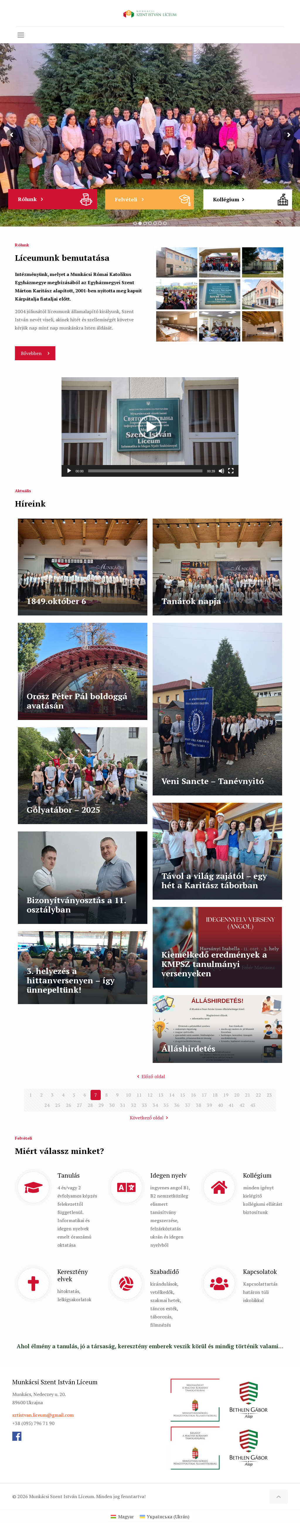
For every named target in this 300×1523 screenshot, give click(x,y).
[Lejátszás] (69, 471)
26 (68, 1105)
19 (226, 1095)
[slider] (145, 470)
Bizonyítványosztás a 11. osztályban (76, 905)
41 (231, 1105)
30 (112, 1105)
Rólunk (28, 199)
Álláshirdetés (188, 1048)
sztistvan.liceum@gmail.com (43, 1415)
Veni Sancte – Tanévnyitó (212, 781)
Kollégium (226, 199)
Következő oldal (146, 1117)
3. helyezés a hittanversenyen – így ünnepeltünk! (71, 980)
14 (171, 1095)
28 (90, 1105)
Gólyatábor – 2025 (63, 809)
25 (57, 1105)
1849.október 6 (56, 601)
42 (242, 1105)
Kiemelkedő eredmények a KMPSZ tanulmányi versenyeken (214, 964)
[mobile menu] (21, 35)
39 (209, 1105)
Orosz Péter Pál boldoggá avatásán (77, 701)
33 (144, 1105)
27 (79, 1105)
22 (258, 1095)
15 (182, 1095)
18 (215, 1095)
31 (122, 1105)
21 (247, 1095)
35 (166, 1105)
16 (193, 1095)
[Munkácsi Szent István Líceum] (150, 13)
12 (150, 1095)
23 (269, 1095)
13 (160, 1095)
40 (220, 1105)
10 (128, 1095)
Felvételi (127, 199)
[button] (150, 427)
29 (101, 1105)
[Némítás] (221, 471)
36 (177, 1105)
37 (187, 1105)
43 (252, 1105)
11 (139, 1095)
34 (155, 1105)
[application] (150, 427)
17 (204, 1095)
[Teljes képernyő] (231, 471)
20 (236, 1095)
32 (133, 1105)
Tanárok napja (191, 601)
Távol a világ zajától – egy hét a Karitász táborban (214, 880)
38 (198, 1105)
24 (47, 1105)
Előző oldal (153, 1076)
